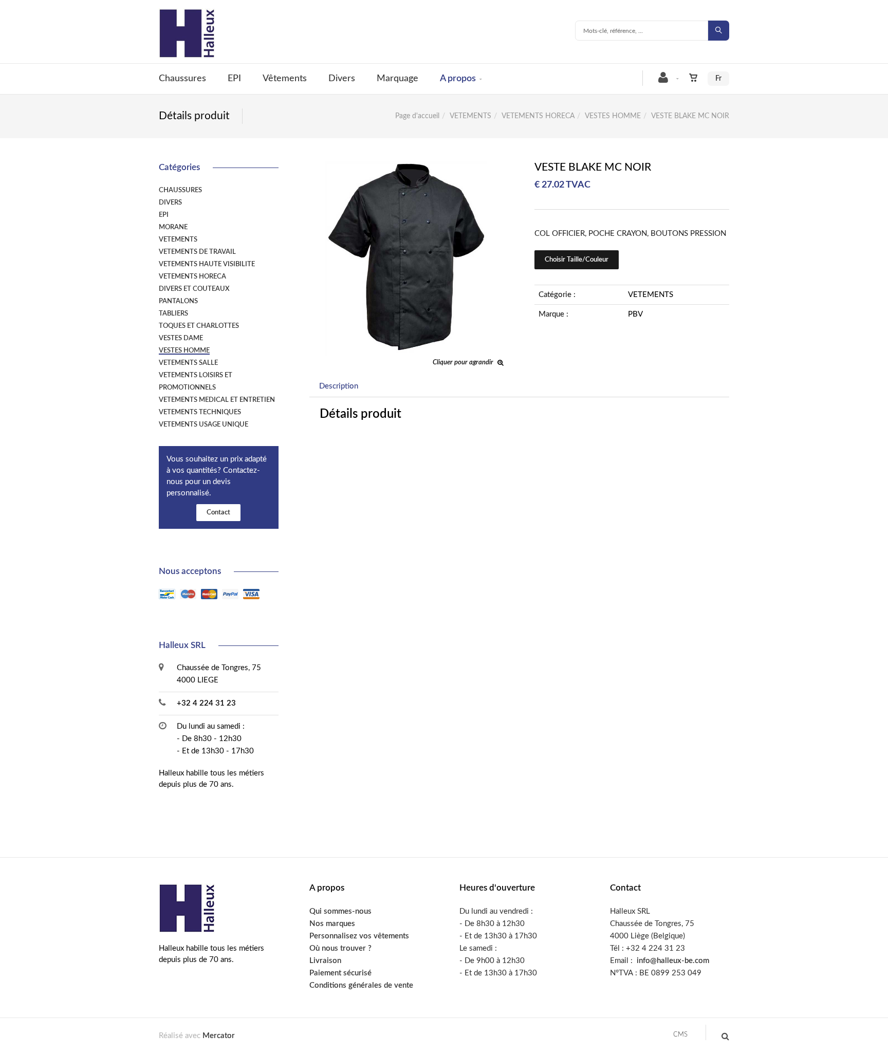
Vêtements (285, 78)
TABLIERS (173, 313)
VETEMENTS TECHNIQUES (200, 412)
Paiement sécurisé (340, 973)
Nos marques (332, 924)
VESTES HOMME (613, 116)
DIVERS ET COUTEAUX (194, 289)
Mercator (218, 1036)
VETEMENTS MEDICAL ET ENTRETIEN (217, 400)
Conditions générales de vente (361, 985)
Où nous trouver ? (340, 948)
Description (338, 386)
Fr (718, 78)
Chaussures (182, 78)
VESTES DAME (181, 338)
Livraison (325, 961)
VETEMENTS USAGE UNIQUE (203, 424)
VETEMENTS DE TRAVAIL (197, 252)
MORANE (173, 227)
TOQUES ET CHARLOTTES (199, 326)
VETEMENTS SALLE (188, 363)
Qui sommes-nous (340, 911)
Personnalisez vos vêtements (359, 936)
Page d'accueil (417, 116)
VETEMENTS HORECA (538, 116)
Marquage (397, 78)
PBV (635, 314)
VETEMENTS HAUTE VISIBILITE (207, 264)
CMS (680, 1034)
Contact (218, 512)
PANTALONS (178, 301)
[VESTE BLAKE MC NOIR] (406, 168)
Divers (341, 78)
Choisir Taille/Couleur (576, 259)
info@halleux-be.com (673, 961)
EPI (234, 78)
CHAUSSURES (180, 190)
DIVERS (170, 202)
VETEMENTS (470, 116)
